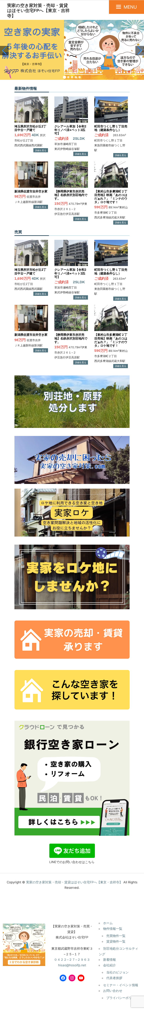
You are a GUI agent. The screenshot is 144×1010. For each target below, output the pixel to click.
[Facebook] (63, 978)
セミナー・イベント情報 (120, 985)
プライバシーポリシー (122, 998)
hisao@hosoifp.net (72, 965)
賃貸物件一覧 (115, 941)
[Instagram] (72, 978)
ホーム (108, 923)
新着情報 (109, 959)
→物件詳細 (40, 150)
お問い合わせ (112, 991)
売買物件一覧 (115, 936)
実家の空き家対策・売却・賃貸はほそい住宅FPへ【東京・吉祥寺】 (38, 10)
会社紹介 (109, 965)
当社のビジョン (117, 972)
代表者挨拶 (114, 978)
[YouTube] (81, 978)
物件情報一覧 (112, 929)
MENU (130, 7)
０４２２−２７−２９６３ (72, 959)
